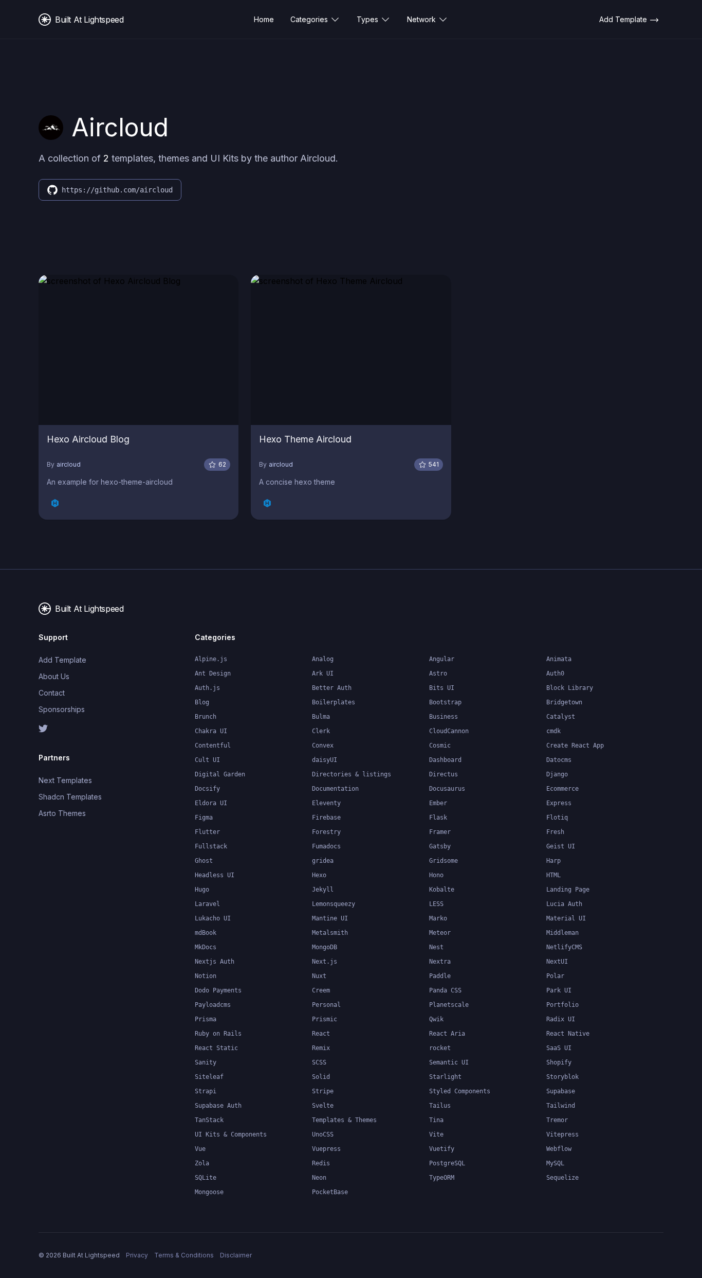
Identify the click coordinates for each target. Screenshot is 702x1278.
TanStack (209, 1120)
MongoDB (324, 947)
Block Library (569, 687)
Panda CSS (445, 990)
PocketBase (330, 1192)
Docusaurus (447, 788)
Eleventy (326, 803)
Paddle (440, 976)
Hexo (319, 875)
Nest (436, 947)
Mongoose (209, 1192)
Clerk (321, 731)
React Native (567, 1033)
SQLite (205, 1177)
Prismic (324, 1019)
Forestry (326, 832)
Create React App (575, 745)
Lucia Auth (564, 904)
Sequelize (562, 1177)
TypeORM (441, 1177)
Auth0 (555, 673)
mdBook (205, 932)
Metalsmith (330, 932)
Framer (440, 832)
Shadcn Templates (70, 796)
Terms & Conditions (184, 1255)
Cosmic (440, 745)
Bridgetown (564, 702)
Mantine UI (330, 918)
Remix (321, 1048)
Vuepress (326, 1148)
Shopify (558, 1062)
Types (367, 19)
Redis (321, 1163)
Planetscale (449, 1004)
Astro (438, 673)
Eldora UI (211, 803)
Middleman (562, 932)
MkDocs (205, 947)
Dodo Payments (218, 990)
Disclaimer (236, 1255)
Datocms (558, 760)
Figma (204, 817)
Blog (202, 702)
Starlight (445, 1076)
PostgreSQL (447, 1163)
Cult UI (207, 760)
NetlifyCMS (564, 947)
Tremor (557, 1120)
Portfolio (562, 1004)
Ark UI (323, 673)
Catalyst (560, 716)
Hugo (202, 889)
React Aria (447, 1033)
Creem (321, 990)
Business (443, 716)
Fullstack (211, 846)
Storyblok (562, 1076)
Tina (436, 1120)
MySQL (555, 1163)
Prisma (205, 1019)
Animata (558, 659)
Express (558, 803)
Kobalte (441, 889)
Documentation (335, 788)
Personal (326, 1004)
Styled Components (459, 1091)
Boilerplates (333, 702)
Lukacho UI (213, 918)
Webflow (558, 1148)
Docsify (207, 788)
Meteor (440, 932)
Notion (205, 976)
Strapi (205, 1091)
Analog (323, 659)
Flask (438, 817)
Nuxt (319, 976)
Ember (438, 803)
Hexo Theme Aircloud (305, 439)
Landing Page (567, 889)
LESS (436, 904)
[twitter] (73, 728)
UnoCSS (323, 1134)
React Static (216, 1048)
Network (421, 19)
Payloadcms (213, 1004)
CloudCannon (449, 731)
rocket (440, 1048)
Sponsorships (62, 709)
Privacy (137, 1255)
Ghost (204, 860)
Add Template (62, 659)
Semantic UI (449, 1062)
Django (557, 774)
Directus (443, 774)
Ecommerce (562, 788)
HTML (553, 875)
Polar (555, 976)
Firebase (326, 817)
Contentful (213, 745)
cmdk (553, 731)
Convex (323, 745)
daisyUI (324, 760)
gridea (323, 860)
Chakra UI (211, 731)
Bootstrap (445, 702)
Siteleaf (209, 1076)
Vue (200, 1148)
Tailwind (560, 1105)
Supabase (560, 1091)
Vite (436, 1134)
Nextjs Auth (214, 961)
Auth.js (207, 687)
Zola (202, 1163)
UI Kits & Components (231, 1134)
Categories (309, 19)
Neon (319, 1177)
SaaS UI (558, 1048)
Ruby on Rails (218, 1033)
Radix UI (560, 1019)
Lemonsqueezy (333, 904)
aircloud (69, 464)
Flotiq (557, 817)
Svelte (323, 1105)
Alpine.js (211, 659)
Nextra (440, 961)
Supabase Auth (218, 1105)
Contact (52, 692)
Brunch (205, 716)
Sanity (205, 1062)
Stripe (323, 1091)
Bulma (321, 716)
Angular (441, 659)
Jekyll (323, 889)
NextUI (557, 961)
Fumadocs (326, 846)
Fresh (555, 832)
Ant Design (213, 673)
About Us (54, 676)
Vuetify (441, 1148)
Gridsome (443, 860)
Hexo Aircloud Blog (88, 439)
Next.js (324, 961)
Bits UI (441, 687)
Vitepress (562, 1134)
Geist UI (560, 846)
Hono (436, 875)
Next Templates (65, 780)
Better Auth (332, 687)
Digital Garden (220, 774)
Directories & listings (351, 774)
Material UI (566, 918)
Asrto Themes (62, 813)
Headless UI (214, 875)
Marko (438, 918)
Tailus (440, 1105)
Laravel (207, 904)
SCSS (319, 1062)
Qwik (436, 1019)
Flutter (207, 832)
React (321, 1033)
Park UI (558, 990)
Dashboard (445, 760)
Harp (553, 860)
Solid (321, 1076)
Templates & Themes (344, 1120)
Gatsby (440, 846)
